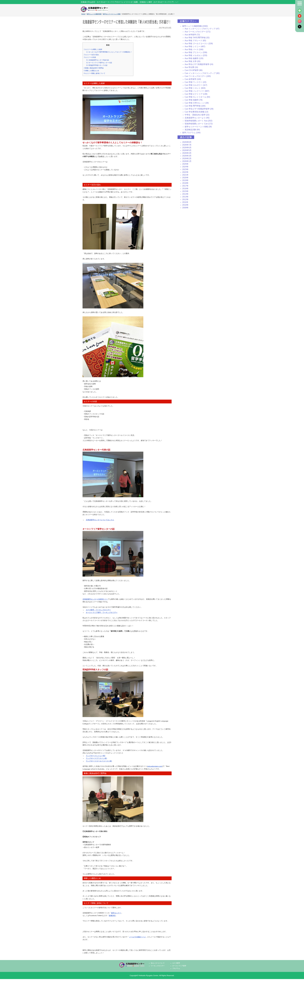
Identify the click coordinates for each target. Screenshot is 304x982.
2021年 (185, 175)
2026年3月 (186, 156)
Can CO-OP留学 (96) (193, 70)
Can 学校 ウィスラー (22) (195, 82)
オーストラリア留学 (179, 966)
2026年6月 (186, 148)
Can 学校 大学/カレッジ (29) (197, 103)
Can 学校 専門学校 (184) (195, 106)
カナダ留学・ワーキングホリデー (98, 610)
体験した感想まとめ (91, 70)
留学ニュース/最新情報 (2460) (195, 26)
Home (83, 14)
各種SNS (112, 915)
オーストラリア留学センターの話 (99, 63)
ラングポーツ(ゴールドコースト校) (99, 761)
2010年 (185, 205)
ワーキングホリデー (158, 966)
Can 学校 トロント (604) (195, 88)
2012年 (185, 199)
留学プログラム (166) (191, 133)
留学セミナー (116, 913)
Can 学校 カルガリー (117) (196, 85)
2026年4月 (186, 153)
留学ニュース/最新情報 (94, 14)
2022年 (185, 172)
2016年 (185, 189)
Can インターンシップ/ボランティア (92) (202, 73)
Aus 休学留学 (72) (192, 35)
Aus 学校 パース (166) (194, 49)
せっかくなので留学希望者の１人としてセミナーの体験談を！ (109, 52)
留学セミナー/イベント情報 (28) (198, 127)
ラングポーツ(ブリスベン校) (96, 758)
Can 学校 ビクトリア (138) (196, 94)
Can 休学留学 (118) (193, 79)
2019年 (185, 180)
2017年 (185, 186)
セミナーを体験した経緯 (93, 49)
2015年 (185, 191)
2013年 (185, 197)
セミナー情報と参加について (94, 73)
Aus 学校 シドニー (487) (195, 46)
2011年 (185, 202)
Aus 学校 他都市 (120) (194, 58)
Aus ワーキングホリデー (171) (197, 32)
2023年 (185, 169)
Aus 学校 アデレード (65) (195, 41)
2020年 (185, 178)
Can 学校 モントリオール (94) (197, 97)
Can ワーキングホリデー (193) (198, 76)
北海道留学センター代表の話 (97, 60)
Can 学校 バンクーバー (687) (197, 91)
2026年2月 (186, 158)
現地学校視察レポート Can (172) (199, 124)
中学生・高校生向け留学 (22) (197, 115)
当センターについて (158, 963)
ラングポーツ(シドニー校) (95, 756)
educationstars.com (154, 766)
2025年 (185, 164)
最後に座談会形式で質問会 (94, 68)
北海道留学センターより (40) (197, 118)
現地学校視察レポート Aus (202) (198, 121)
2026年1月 (186, 161)
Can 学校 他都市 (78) (193, 100)
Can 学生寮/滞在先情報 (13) (196, 112)
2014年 (185, 194)
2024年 (185, 167)
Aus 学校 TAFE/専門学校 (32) (197, 38)
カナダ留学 (176, 963)
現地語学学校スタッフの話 (96, 65)
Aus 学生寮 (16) (191, 67)
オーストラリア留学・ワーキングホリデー (101, 612)
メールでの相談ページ (137, 937)
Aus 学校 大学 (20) (192, 61)
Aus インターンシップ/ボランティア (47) (202, 29)
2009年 (185, 208)
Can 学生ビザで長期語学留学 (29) (199, 109)
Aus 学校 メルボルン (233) (196, 55)
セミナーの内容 (90, 57)
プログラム (176, 968)
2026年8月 (186, 142)
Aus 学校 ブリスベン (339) (196, 52)
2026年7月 (186, 145)
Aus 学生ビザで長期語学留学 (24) (199, 64)
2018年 (185, 183)
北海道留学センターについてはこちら (100, 520)
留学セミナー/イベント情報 (111, 14)
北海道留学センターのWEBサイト (95, 599)
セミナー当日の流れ (91, 55)
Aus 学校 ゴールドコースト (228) (199, 44)
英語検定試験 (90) (192, 130)
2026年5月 (186, 150)
